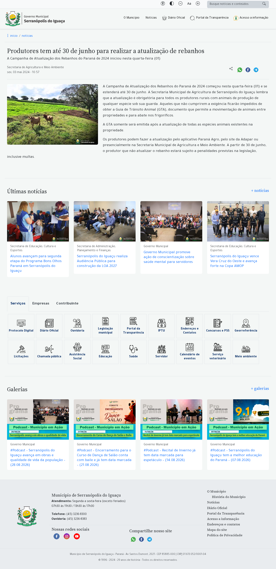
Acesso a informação (254, 18)
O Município (131, 18)
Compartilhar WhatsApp (240, 69)
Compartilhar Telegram (256, 69)
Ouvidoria (77, 331)
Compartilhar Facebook (248, 69)
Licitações (21, 357)
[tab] (18, 304)
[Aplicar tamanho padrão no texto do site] (189, 4)
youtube (77, 538)
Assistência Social (77, 357)
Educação (105, 357)
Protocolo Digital (21, 331)
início (13, 36)
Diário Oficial (176, 18)
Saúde (133, 357)
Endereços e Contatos (190, 331)
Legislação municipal (105, 331)
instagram (67, 538)
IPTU (161, 331)
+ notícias (260, 190)
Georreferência (246, 331)
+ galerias (260, 388)
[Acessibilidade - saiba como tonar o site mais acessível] (162, 4)
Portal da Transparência (212, 18)
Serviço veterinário (218, 357)
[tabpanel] (138, 339)
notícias (27, 36)
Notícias (151, 18)
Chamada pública (49, 357)
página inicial (35, 19)
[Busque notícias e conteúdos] (264, 4)
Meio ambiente (246, 357)
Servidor (161, 357)
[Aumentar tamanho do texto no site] (197, 4)
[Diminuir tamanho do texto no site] (180, 4)
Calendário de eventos (190, 357)
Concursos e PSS (218, 331)
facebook (57, 538)
